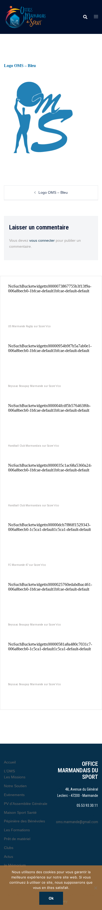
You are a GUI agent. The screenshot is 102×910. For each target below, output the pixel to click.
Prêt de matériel (17, 839)
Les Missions (14, 777)
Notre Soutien (15, 786)
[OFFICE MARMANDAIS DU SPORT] (32, 17)
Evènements (14, 795)
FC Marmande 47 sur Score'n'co (27, 565)
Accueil (10, 762)
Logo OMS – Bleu (53, 192)
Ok (51, 898)
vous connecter (42, 240)
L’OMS (9, 771)
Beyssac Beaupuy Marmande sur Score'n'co (34, 386)
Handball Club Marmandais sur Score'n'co (33, 445)
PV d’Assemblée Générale (25, 804)
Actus (8, 856)
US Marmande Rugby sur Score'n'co (29, 326)
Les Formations (17, 830)
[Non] (95, 887)
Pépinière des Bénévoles (24, 821)
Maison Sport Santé (20, 812)
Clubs (8, 848)
